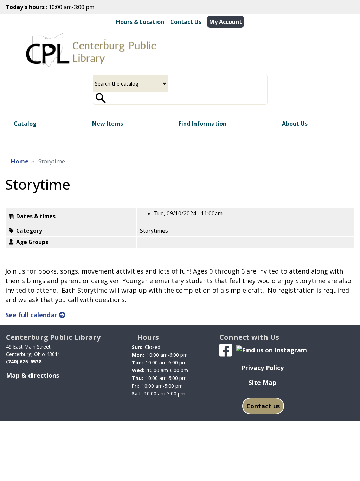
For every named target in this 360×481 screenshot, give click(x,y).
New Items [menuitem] (107, 123)
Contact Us (185, 22)
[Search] (101, 98)
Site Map (262, 382)
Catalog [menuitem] (25, 123)
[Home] (91, 50)
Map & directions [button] (32, 375)
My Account (225, 22)
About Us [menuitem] (295, 123)
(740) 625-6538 (23, 361)
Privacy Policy (263, 367)
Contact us (263, 406)
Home (19, 161)
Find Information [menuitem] (202, 123)
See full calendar (32, 315)
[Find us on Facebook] (225, 349)
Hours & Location (140, 22)
